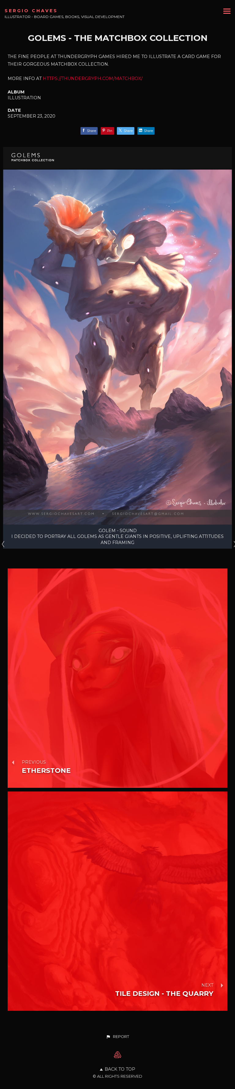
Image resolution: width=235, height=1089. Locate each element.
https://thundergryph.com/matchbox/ (93, 78)
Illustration (24, 97)
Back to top (120, 1069)
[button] (117, 1037)
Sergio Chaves (31, 10)
